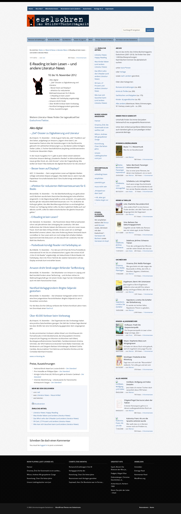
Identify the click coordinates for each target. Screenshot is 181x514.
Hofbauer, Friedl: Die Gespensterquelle (133, 326)
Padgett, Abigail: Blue (119, 473)
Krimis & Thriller (122, 91)
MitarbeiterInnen (51, 9)
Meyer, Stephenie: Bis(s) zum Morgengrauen (135, 342)
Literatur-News (62, 50)
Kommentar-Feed (140, 474)
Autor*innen (126, 67)
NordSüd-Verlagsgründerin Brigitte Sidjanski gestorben (53, 289)
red (44, 58)
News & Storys (50, 50)
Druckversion (39, 404)
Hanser (97, 121)
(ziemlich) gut (100, 182)
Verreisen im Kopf (102, 241)
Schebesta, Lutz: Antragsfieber (138, 181)
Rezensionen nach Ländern (70, 9)
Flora (130, 335)
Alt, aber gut (100, 197)
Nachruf (49, 308)
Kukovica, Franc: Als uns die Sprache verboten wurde (137, 419)
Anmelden (138, 467)
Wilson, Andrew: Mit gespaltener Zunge (101, 137)
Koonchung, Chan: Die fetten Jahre (101, 146)
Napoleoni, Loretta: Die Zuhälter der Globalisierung (139, 301)
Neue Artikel (55, 395)
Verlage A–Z (98, 9)
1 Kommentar (148, 175)
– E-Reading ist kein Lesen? (44, 217)
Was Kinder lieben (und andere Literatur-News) (51, 415)
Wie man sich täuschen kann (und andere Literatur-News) (56, 424)
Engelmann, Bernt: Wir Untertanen (137, 281)
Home (31, 9)
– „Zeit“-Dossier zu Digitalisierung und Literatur (54, 133)
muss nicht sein (101, 186)
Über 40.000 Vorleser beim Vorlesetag (50, 315)
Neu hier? (39, 9)
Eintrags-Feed (139, 471)
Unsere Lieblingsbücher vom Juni (101, 155)
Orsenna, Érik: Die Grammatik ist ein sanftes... (44, 471)
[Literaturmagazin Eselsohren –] (58, 26)
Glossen (101, 225)
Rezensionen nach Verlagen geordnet (82, 478)
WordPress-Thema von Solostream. (68, 507)
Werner (131, 157)
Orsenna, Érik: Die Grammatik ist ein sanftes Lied (102, 127)
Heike (131, 191)
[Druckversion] (33, 404)
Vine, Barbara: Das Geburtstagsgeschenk (132, 223)
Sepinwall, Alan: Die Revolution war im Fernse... (86, 482)
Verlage (123, 72)
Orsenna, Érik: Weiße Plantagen (138, 263)
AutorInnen (87, 9)
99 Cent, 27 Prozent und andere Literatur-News (51, 421)
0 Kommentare (81, 58)
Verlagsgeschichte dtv (77, 471)
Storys (106, 222)
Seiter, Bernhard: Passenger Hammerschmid (137, 166)
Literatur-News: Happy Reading (45, 412)
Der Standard (71, 368)
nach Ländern (126, 76)
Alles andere (120, 103)
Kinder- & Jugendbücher (125, 99)
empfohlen (99, 178)
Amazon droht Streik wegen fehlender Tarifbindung (57, 267)
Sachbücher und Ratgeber (126, 95)
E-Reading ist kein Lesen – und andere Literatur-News (53, 65)
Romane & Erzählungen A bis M (80, 467)
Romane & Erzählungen (125, 87)
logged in (43, 445)
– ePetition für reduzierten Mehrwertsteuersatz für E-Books (58, 187)
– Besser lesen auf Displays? (44, 168)
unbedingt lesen (101, 174)
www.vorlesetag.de (37, 356)
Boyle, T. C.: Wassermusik (133, 147)
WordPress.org (139, 478)
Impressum (109, 9)
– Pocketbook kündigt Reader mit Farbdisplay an (55, 245)
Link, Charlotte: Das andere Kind (136, 204)
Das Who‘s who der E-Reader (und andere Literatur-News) (56, 418)
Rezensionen (143, 507)
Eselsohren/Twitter (39, 120)
